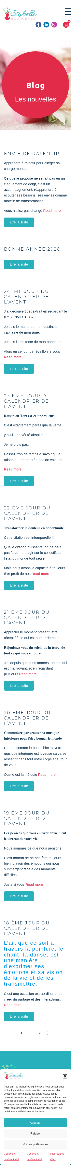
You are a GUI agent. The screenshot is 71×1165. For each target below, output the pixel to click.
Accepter (35, 1122)
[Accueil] (19, 14)
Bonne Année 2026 (32, 249)
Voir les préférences (35, 1144)
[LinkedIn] (46, 25)
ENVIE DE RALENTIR (32, 153)
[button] (65, 1076)
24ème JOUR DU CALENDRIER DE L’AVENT (26, 297)
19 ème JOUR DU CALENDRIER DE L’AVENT (27, 818)
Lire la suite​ (19, 222)
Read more (52, 211)
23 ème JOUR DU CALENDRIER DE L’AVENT (27, 401)
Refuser (35, 1133)
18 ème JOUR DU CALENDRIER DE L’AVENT (27, 928)
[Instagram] (54, 25)
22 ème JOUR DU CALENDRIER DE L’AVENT (27, 513)
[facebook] (38, 25)
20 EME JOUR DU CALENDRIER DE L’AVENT (27, 718)
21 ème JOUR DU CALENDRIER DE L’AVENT (27, 617)
